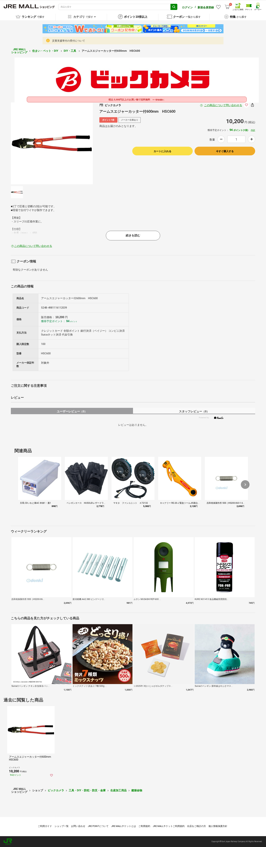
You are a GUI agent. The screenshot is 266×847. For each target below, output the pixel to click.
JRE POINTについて (98, 826)
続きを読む (133, 235)
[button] (245, 484)
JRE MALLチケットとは (123, 826)
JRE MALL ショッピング (19, 51)
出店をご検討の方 (196, 826)
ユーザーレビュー (72, 411)
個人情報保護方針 (217, 826)
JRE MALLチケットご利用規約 (169, 826)
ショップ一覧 (61, 826)
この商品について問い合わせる (223, 105)
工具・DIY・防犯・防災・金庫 (87, 790)
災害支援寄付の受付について (68, 40)
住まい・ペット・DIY (45, 50)
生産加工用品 (118, 790)
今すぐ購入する (225, 151)
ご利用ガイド (45, 826)
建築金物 (136, 790)
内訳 (253, 130)
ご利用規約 (144, 826)
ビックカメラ (56, 790)
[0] (227, 6)
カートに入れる (162, 151)
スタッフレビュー (194, 411)
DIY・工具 (70, 50)
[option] (52, 143)
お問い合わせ (78, 826)
